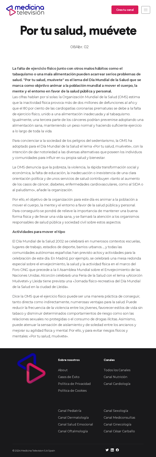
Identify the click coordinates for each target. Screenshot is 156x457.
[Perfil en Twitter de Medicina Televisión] (107, 450)
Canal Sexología (116, 411)
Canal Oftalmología (73, 431)
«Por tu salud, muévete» (48, 336)
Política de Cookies (72, 390)
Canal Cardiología (117, 384)
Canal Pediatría (69, 411)
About (63, 370)
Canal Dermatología (73, 417)
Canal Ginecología (117, 424)
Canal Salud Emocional (75, 424)
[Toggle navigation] (145, 10)
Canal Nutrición (115, 377)
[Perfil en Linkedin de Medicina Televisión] (112, 450)
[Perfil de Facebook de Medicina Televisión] (117, 450)
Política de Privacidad (74, 384)
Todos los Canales (117, 370)
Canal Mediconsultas (119, 417)
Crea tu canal (125, 9)
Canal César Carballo (119, 431)
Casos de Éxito (69, 377)
